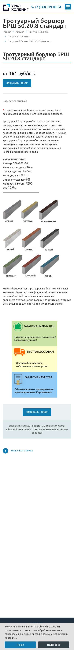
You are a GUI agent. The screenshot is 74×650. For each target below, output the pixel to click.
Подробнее (53, 645)
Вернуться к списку (22, 450)
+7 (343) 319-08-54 (47, 7)
